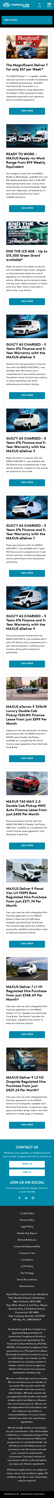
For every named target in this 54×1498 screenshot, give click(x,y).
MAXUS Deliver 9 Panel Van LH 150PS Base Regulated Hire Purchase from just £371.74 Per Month (26, 897)
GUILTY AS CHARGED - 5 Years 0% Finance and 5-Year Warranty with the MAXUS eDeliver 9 (26, 623)
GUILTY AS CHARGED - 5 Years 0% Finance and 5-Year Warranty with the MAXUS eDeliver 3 (26, 445)
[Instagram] (33, 1198)
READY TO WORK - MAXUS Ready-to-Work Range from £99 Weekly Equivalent (25, 161)
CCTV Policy (27, 1266)
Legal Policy (27, 1227)
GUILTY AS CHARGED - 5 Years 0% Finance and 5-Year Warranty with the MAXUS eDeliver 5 (26, 351)
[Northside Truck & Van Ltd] (16, 5)
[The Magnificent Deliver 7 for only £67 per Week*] (27, 47)
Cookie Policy (27, 1213)
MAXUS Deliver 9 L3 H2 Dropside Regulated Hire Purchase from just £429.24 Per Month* (26, 1084)
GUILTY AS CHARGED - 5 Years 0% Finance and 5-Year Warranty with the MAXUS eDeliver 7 (26, 532)
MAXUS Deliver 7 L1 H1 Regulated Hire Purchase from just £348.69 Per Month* (26, 993)
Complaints (27, 1260)
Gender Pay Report (27, 1233)
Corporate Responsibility (27, 1247)
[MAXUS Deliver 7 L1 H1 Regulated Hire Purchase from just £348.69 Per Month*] (27, 968)
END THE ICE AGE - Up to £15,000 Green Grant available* (26, 256)
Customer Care (27, 1253)
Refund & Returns (27, 1240)
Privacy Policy (27, 1220)
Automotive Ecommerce (32, 1494)
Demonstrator (27, 1286)
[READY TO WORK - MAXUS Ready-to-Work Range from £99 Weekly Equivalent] (27, 136)
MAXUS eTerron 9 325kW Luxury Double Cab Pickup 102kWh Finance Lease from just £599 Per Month (26, 715)
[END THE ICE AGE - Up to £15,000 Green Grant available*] (27, 233)
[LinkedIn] (26, 1198)
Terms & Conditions (27, 1280)
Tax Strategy (27, 1273)
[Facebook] (19, 1198)
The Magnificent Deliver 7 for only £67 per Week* (27, 67)
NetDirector (10, 1494)
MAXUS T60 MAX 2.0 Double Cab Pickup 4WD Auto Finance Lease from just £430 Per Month (26, 808)
